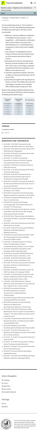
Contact (5, 383)
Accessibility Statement (9, 392)
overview (6, 133)
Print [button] (4, 403)
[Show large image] (18, 106)
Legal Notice (6, 386)
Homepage (5, 18)
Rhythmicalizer (14, 18)
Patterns (23, 18)
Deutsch (5, 406)
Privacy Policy (7, 389)
